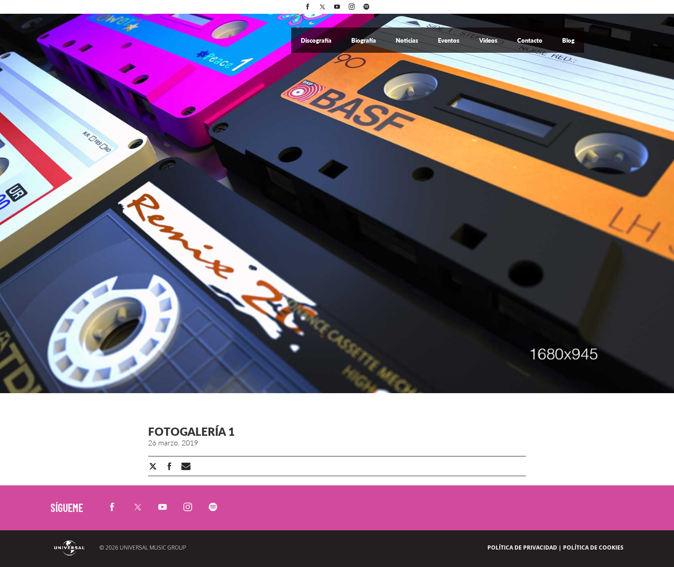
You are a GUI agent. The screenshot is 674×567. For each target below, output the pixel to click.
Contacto (530, 40)
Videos (489, 40)
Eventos (449, 40)
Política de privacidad (522, 547)
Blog (568, 40)
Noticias (408, 40)
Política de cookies (593, 547)
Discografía (317, 40)
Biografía (364, 40)
